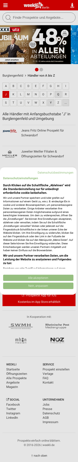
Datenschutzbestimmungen (55, 172)
